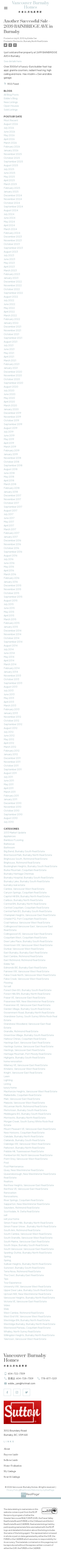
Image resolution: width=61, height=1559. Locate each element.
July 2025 (9, 169)
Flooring (8, 982)
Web (6, 1308)
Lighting (8, 1080)
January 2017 (11, 536)
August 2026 (11, 123)
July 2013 (8, 690)
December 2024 (13, 195)
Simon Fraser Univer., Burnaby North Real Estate (30, 1226)
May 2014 (9, 656)
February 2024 (12, 232)
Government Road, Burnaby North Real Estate (29, 1012)
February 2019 (11, 450)
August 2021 (10, 341)
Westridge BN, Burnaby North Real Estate (27, 1320)
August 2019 (10, 427)
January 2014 (11, 671)
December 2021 (12, 326)
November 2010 (12, 806)
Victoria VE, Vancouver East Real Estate (25, 1301)
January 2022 (11, 322)
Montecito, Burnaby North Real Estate (30, 41)
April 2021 (9, 356)
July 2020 (9, 390)
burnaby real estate (14, 885)
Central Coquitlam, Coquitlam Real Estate (26, 907)
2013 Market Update (15, 832)
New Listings (11, 102)
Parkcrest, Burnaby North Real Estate (24, 1147)
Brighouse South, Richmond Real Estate (26, 858)
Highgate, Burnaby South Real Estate (24, 1057)
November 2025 (13, 154)
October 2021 (11, 334)
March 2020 (10, 405)
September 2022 (13, 292)
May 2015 (9, 611)
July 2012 (9, 731)
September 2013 (13, 683)
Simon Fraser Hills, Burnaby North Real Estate (28, 1222)
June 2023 (9, 259)
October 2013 (11, 679)
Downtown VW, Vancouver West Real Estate (28, 945)
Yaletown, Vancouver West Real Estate (25, 1338)
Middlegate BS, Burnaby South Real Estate (27, 1113)
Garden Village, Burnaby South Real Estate (27, 1008)
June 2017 (9, 517)
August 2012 (10, 728)
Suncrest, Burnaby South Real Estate (24, 1267)
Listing (7, 1083)
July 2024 (9, 214)
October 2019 (11, 420)
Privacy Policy (13, 1490)
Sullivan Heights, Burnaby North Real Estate (28, 1263)
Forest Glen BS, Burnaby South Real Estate (28, 990)
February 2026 (12, 146)
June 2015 (9, 607)
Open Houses (11, 105)
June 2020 (9, 394)
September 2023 (13, 247)
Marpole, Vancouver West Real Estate (24, 1102)
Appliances (10, 836)
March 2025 (10, 184)
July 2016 (8, 559)
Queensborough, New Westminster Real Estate (30, 1173)
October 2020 (12, 379)
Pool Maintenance (14, 1166)
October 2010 (11, 810)
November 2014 (12, 634)
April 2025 (9, 180)
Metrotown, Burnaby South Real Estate (25, 1110)
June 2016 (9, 562)
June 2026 (9, 131)
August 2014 (11, 645)
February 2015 (12, 622)
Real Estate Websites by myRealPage (37, 1490)
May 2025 (9, 176)
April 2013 (9, 701)
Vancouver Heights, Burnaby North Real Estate (29, 1297)
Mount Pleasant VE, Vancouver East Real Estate (30, 1128)
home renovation (13, 1061)
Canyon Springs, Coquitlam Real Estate (25, 892)
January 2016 (11, 581)
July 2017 (8, 514)
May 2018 (9, 476)
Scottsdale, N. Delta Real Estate (22, 1211)
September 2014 (13, 641)
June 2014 (9, 652)
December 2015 (12, 585)
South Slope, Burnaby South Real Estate (26, 1245)
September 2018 (13, 465)
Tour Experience (12, 1282)
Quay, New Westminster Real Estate (24, 1170)
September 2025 (13, 161)
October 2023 (12, 244)
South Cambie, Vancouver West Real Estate (28, 1233)
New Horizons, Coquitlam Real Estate (24, 1132)
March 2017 (10, 529)
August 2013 (10, 686)
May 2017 (9, 521)
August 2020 (11, 386)
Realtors (8, 1181)
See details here (13, 61)
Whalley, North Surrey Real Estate (22, 1331)
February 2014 (12, 668)
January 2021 (11, 367)
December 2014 (12, 630)
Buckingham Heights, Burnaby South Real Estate (30, 866)
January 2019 (11, 454)
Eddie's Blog (10, 98)
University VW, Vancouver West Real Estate (27, 1286)
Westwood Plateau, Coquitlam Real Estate (27, 1327)
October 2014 (11, 638)
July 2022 (9, 300)
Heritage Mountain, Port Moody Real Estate (28, 1053)
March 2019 (10, 446)
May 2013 (9, 697)
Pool (6, 1162)
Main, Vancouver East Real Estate (22, 1098)
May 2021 (9, 352)
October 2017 (11, 502)
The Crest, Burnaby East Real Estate (24, 1275)
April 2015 (9, 615)
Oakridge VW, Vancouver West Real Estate (27, 1143)
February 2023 (12, 274)
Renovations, (11, 1196)
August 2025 (11, 165)
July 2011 (8, 776)
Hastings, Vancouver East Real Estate (24, 1050)
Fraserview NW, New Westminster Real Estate (29, 1001)
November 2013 (12, 675)
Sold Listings (11, 109)
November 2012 (12, 716)
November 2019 (12, 416)
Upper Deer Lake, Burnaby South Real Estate (28, 1290)
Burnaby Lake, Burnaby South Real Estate (27, 881)
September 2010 (13, 814)
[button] (7, 1392)
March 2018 (10, 484)
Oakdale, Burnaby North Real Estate (24, 1136)
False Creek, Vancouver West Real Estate (26, 978)
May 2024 (9, 221)
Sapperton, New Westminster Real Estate (27, 1203)
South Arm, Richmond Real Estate (22, 1230)
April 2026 (9, 139)
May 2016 (9, 566)
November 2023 (13, 240)
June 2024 (9, 217)
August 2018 (10, 469)
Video (7, 1305)
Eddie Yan (9, 963)
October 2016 (11, 548)
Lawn (7, 1076)
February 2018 (12, 487)
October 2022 (12, 289)
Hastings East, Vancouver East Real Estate (27, 1042)
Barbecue (9, 843)
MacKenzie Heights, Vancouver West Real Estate (30, 1091)
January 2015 (11, 626)
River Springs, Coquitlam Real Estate (24, 1200)
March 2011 (10, 791)
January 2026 (11, 150)
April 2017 (9, 525)
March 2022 (10, 315)
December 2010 (12, 803)
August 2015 (10, 600)
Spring (7, 1256)
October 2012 (11, 720)
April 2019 (9, 442)
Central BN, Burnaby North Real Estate (25, 903)
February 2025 (12, 187)
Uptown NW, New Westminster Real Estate (27, 1293)
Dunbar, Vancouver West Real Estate (24, 948)
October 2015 (11, 593)
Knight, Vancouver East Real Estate (23, 1072)
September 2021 (13, 337)
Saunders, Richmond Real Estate (22, 1207)
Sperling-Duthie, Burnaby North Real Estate (28, 1252)
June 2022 (9, 304)
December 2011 (12, 758)
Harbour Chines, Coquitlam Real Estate (25, 1038)
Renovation (10, 1192)
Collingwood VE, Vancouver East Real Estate (28, 933)
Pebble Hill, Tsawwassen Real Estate (24, 1151)
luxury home (10, 1087)
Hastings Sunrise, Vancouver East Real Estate (28, 1046)
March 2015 (10, 619)
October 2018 (11, 461)
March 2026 (10, 142)
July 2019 (8, 431)
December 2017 (12, 495)
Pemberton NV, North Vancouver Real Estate (28, 1155)
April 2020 (9, 401)
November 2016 (12, 544)
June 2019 (9, 435)
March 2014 (10, 664)
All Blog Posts (11, 94)
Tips (6, 1278)
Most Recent (11, 120)
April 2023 (9, 266)
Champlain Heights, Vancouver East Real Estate (30, 915)
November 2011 (12, 761)
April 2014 (9, 660)
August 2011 (10, 773)
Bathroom (9, 847)
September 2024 (13, 206)
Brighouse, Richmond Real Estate (22, 862)
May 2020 (9, 397)
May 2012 (9, 739)
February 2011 (11, 795)
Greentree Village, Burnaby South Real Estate (29, 1035)
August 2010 (11, 818)
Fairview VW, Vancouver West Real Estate (26, 971)
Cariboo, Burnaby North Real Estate (23, 900)
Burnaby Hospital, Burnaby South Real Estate (29, 877)
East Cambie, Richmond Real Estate (23, 956)
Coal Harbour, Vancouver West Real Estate (27, 922)
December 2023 (13, 236)
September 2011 (13, 769)
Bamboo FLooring (13, 840)
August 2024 (11, 210)
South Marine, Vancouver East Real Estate (27, 1241)
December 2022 (13, 281)
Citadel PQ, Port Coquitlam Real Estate (25, 918)
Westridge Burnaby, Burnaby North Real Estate (29, 1324)
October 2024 (12, 202)
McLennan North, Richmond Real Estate (25, 1106)
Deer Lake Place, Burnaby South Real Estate (28, 941)
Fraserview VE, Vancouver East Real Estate (27, 1005)
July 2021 (9, 345)
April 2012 (9, 742)
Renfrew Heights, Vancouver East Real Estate (29, 1185)
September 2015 (13, 596)
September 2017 (13, 506)
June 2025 (9, 172)
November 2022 (13, 285)
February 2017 (11, 532)
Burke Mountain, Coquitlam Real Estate (25, 870)
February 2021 (12, 364)
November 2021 (12, 330)
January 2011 (10, 799)
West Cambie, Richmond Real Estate (24, 1312)
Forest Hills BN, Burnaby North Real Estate (27, 993)
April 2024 (9, 225)
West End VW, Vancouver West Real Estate (27, 1316)
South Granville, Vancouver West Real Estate (28, 1237)
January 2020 (11, 409)
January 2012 (11, 754)
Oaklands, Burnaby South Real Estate (24, 1140)
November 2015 (12, 589)
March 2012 (10, 746)
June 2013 (9, 694)
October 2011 (11, 765)
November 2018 (12, 457)
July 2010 (9, 821)
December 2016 (12, 540)
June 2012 (9, 735)
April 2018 (9, 480)
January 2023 (11, 277)
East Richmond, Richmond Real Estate (24, 960)
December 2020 (13, 371)
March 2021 (10, 360)
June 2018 (9, 472)
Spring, (7, 1260)
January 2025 (11, 191)
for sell (7, 986)
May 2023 (9, 262)
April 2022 (9, 311)
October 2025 (12, 157)
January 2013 (11, 713)
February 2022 (12, 319)
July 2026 (9, 127)
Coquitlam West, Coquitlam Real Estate (25, 937)
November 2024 (13, 199)
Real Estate (10, 1177)
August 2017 (10, 510)
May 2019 (9, 439)
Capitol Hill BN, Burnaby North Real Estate (27, 896)
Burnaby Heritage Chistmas (19, 873)
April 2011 (9, 788)
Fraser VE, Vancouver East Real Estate (24, 997)
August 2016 (10, 555)
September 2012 (13, 724)
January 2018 (11, 491)
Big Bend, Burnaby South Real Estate (24, 851)
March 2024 (10, 229)
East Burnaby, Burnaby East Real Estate (26, 952)
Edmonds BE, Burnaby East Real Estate (25, 967)
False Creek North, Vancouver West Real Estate (30, 975)
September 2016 (13, 551)
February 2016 (11, 577)
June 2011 (9, 780)
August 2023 (11, 251)
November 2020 (13, 375)
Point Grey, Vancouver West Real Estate (26, 1158)
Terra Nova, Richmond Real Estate (22, 1271)
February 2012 (12, 750)
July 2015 (9, 604)
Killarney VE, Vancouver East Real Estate (26, 1065)
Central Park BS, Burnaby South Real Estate (28, 911)
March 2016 (10, 574)
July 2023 (9, 255)
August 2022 (11, 296)
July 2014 (9, 649)
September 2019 (13, 424)
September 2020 (13, 382)
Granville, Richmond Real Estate (21, 1031)
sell (5, 1215)
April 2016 (9, 570)
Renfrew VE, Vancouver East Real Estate (26, 1188)
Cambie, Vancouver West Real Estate (24, 888)
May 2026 (9, 135)
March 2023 (10, 270)
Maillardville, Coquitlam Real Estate (22, 1095)
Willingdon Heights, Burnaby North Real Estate (29, 1335)
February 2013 (11, 709)
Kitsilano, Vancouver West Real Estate (24, 1068)
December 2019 (12, 412)
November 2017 (12, 499)
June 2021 (9, 349)
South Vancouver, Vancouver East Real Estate (29, 1248)
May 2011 (9, 784)
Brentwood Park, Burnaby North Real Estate (28, 854)
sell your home (11, 1218)
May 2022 (9, 307)
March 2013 (10, 705)
